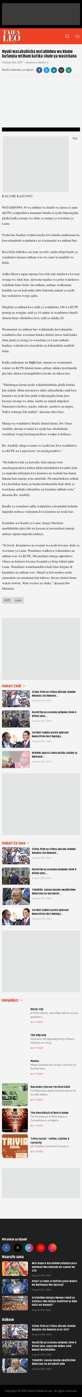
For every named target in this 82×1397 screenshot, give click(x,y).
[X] (47, 70)
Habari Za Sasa (13, 843)
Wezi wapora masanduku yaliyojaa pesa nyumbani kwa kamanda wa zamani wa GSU (54, 1267)
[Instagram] (52, 1247)
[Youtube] (41, 1248)
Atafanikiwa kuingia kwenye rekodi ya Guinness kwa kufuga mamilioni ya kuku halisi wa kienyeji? (54, 1301)
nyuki (18, 600)
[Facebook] (39, 70)
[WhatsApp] (69, 70)
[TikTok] (29, 1248)
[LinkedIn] (54, 70)
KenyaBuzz (10, 1000)
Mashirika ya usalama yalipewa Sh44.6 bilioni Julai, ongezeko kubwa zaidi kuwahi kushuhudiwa (54, 1346)
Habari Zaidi (11, 686)
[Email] (61, 70)
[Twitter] (17, 1247)
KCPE (7, 600)
